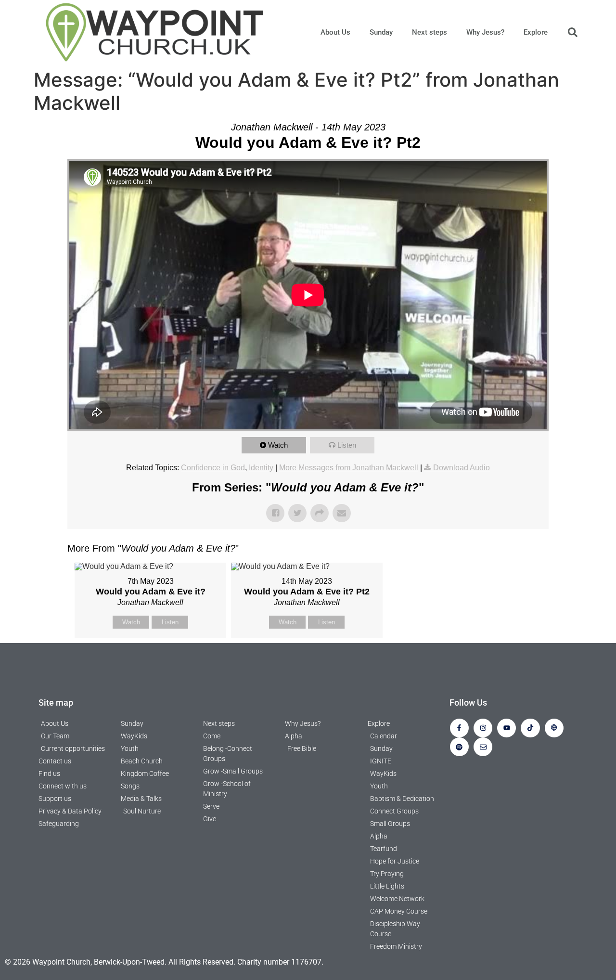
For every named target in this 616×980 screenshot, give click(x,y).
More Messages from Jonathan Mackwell (348, 468)
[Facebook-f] (459, 728)
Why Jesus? (485, 32)
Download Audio (461, 468)
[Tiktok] (530, 728)
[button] (572, 32)
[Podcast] (554, 728)
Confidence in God (213, 468)
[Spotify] (459, 746)
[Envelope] (483, 746)
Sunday (381, 32)
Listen (346, 445)
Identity (261, 468)
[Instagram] (483, 728)
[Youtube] (506, 728)
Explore (536, 32)
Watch (278, 445)
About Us (335, 32)
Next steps (429, 32)
